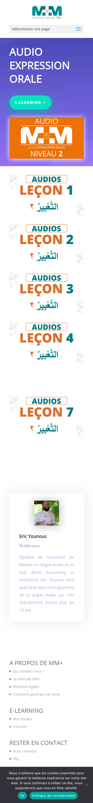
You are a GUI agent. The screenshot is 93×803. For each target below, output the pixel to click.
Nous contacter (25, 751)
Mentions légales (26, 686)
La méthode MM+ (26, 679)
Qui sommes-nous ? (28, 671)
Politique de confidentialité (53, 796)
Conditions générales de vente (36, 694)
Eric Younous (33, 536)
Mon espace (22, 718)
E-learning (28, 102)
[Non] (86, 784)
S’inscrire (20, 726)
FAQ (16, 758)
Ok (22, 796)
